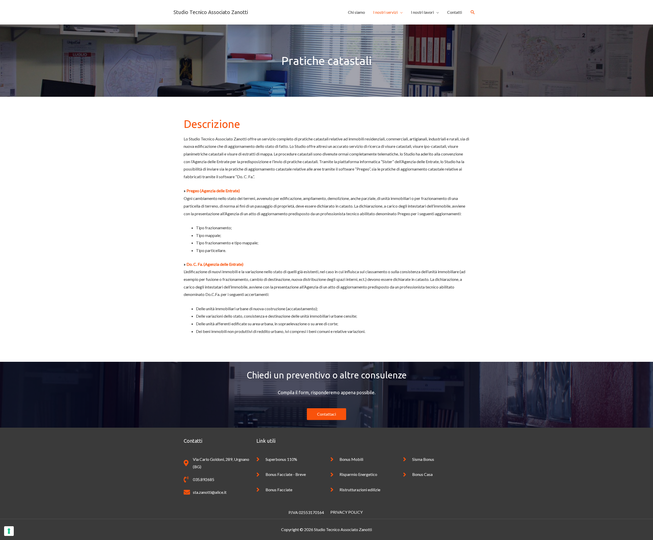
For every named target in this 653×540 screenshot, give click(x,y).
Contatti (454, 12)
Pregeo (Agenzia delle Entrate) (213, 190)
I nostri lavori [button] (422, 12)
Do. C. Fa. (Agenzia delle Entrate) (214, 264)
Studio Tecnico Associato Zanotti (210, 12)
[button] (472, 12)
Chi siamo (356, 12)
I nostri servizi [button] (385, 12)
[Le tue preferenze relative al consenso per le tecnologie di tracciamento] (9, 531)
